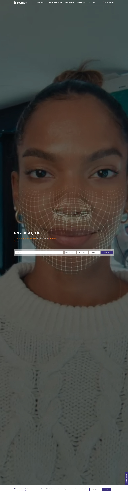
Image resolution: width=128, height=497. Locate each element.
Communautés (40, 2)
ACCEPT (106, 489)
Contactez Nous (81, 2)
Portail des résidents (109, 2)
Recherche (106, 252)
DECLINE (94, 489)
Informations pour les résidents (54, 2)
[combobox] (65, 252)
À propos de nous (69, 2)
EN (89, 2)
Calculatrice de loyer (126, 479)
